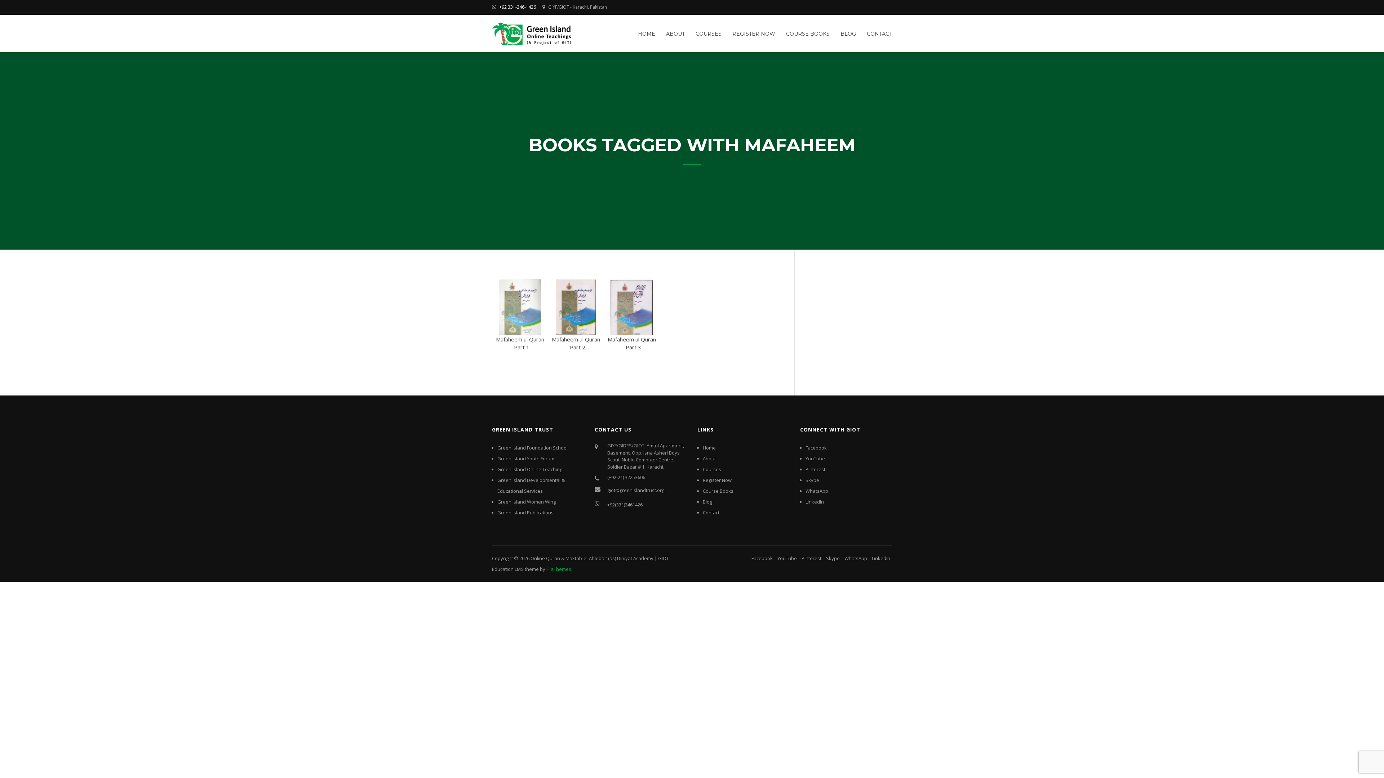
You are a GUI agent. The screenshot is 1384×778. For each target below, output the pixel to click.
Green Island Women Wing (526, 501)
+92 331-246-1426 (517, 7)
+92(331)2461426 (625, 504)
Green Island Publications (525, 512)
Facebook (816, 447)
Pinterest (815, 469)
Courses (709, 34)
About (675, 34)
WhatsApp (817, 491)
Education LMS (508, 569)
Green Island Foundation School (532, 447)
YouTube (815, 458)
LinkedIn (815, 501)
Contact (879, 34)
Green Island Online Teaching (529, 469)
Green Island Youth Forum (525, 458)
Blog (848, 34)
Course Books (808, 34)
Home (646, 34)
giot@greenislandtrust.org (635, 490)
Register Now (753, 34)
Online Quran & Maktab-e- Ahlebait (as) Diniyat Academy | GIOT (600, 558)
